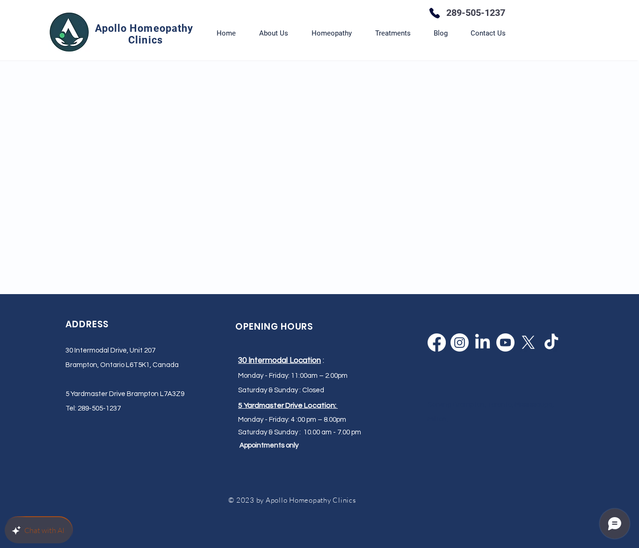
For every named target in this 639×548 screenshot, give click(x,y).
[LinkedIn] (482, 342)
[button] (331, 33)
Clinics (145, 40)
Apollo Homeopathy (145, 28)
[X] (528, 342)
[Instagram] (459, 342)
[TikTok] (551, 342)
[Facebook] (437, 342)
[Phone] (434, 13)
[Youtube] (505, 342)
